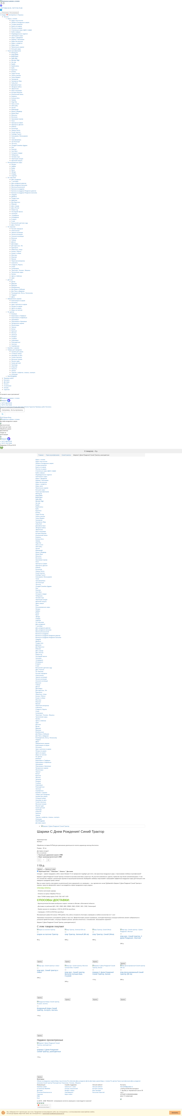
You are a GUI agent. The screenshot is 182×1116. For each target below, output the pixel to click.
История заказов (97, 1088)
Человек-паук (15, 157)
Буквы (13, 168)
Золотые (14, 344)
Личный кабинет (97, 1087)
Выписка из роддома (17, 189)
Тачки (13, 138)
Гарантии (7, 389)
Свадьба (14, 194)
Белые (13, 329)
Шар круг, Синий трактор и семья (47, 971)
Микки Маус (15, 113)
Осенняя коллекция (17, 236)
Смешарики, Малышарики (19, 136)
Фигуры (13, 164)
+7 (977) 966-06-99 (6, 403)
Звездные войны (16, 87)
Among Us (14, 53)
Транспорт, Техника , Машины (20, 270)
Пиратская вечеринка (18, 261)
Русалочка (14, 128)
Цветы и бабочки (16, 276)
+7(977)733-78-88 (16, 8)
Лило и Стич (15, 104)
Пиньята (14, 369)
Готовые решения (16, 24)
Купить (40, 869)
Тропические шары (17, 272)
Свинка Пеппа (15, 130)
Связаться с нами (70, 1087)
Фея (12, 147)
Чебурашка (14, 155)
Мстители (14, 117)
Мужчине (14, 285)
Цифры (13, 166)
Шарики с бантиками (17, 39)
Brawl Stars (14, 56)
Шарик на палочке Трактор (47, 934)
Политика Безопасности (44, 1092)
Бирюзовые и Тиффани (18, 316)
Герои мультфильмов (14, 51)
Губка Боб (14, 83)
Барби (13, 64)
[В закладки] (37, 1047)
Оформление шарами (14, 299)
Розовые (14, 336)
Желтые (13, 333)
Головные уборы (16, 353)
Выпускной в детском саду (19, 223)
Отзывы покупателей (71, 1088)
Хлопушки (14, 374)
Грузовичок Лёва (16, 81)
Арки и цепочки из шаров (19, 304)
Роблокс (13, 126)
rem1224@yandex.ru (126, 1087)
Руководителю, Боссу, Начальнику (22, 293)
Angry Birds (14, 54)
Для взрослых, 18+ (17, 246)
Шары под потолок (17, 20)
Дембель (14, 196)
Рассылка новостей (98, 1092)
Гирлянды (14, 365)
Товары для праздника (15, 350)
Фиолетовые (15, 325)
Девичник (14, 200)
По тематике (11, 227)
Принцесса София (17, 123)
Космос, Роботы (16, 251)
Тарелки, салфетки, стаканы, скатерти (23, 372)
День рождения (16, 179)
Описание (54, 871)
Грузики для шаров (17, 352)
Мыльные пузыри (16, 359)
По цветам (11, 312)
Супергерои (15, 268)
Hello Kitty (14, 58)
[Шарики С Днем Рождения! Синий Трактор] (93, 826)
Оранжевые (15, 319)
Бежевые (14, 314)
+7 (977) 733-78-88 (6, 405)
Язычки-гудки (15, 361)
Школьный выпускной (18, 187)
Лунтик (13, 107)
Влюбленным (15, 287)
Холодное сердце (16, 153)
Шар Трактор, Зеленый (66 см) (77, 934)
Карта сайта (68, 1094)
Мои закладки (96, 1090)
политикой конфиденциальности (53, 1113)
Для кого (10, 280)
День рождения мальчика (19, 185)
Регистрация (4, 417)
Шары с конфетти (16, 43)
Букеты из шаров (16, 26)
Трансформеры (16, 140)
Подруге (13, 295)
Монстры (14, 255)
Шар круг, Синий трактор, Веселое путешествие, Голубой (75, 974)
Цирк (12, 278)
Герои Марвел (15, 77)
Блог (38, 1098)
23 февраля (15, 217)
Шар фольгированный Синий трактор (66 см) (131, 973)
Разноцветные (15, 342)
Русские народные (17, 229)
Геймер (13, 240)
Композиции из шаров (18, 300)
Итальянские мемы (17, 94)
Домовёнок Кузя (16, 85)
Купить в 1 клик (50, 869)
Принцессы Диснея (17, 124)
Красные (14, 331)
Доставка (6, 382)
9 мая (13, 221)
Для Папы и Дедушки (17, 291)
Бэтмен (13, 71)
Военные (14, 238)
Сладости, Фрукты (17, 264)
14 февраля (15, 215)
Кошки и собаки (16, 253)
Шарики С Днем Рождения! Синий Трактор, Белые (103, 973)
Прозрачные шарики (17, 323)
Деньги (13, 242)
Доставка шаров (95, 1081)
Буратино (14, 70)
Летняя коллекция (17, 234)
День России (15, 208)
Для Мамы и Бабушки (18, 289)
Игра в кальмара (16, 90)
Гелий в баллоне (16, 357)
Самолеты (14, 263)
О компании (7, 386)
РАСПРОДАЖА (12, 376)
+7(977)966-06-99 (5, 8)
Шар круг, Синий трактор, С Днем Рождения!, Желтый (131, 937)
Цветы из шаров (16, 308)
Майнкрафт (15, 109)
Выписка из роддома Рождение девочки (23, 191)
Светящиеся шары (17, 36)
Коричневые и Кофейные (19, 317)
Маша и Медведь (16, 111)
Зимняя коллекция (17, 232)
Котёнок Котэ (15, 98)
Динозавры (14, 244)
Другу (13, 297)
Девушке (14, 283)
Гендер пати (15, 198)
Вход (9, 417)
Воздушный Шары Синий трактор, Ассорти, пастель (47, 1009)
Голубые (14, 338)
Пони (13, 121)
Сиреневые (14, 340)
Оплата (6, 384)
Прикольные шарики (17, 47)
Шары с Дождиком (17, 37)
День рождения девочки (18, 183)
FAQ (38, 1096)
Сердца (13, 174)
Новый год (14, 210)
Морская (14, 257)
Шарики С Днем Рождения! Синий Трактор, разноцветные (49, 1050)
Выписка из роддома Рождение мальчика (24, 193)
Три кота (14, 143)
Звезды (13, 172)
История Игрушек (16, 92)
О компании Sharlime (43, 1088)
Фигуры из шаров (16, 306)
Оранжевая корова (17, 119)
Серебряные (15, 346)
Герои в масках (16, 75)
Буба (12, 68)
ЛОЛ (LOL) (14, 106)
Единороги (14, 247)
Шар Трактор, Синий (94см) (103, 934)
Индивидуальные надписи (19, 34)
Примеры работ (9, 378)
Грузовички (14, 79)
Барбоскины (15, 66)
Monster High (15, 60)
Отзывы (6, 387)
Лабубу (13, 100)
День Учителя (15, 225)
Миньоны (14, 115)
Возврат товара (69, 1090)
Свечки (13, 370)
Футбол (13, 274)
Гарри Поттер (15, 73)
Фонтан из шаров (16, 28)
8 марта (13, 219)
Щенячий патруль (16, 160)
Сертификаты (69, 1092)
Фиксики (13, 149)
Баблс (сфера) (15, 32)
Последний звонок (17, 212)
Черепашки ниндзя (17, 159)
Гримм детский (16, 363)
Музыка (13, 259)
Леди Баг (14, 102)
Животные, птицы (16, 249)
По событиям (12, 177)
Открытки (14, 367)
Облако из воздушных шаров (20, 22)
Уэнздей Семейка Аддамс (19, 145)
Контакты (6, 380)
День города (15, 206)
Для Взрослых (15, 202)
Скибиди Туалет (16, 134)
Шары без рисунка (17, 41)
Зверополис (15, 89)
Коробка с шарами (13, 348)
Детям (13, 282)
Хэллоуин (14, 213)
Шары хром (15, 45)
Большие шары (16, 49)
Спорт (13, 266)
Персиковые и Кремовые (19, 321)
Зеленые (14, 335)
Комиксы (14, 96)
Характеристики (44, 871)
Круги (13, 170)
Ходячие (14, 176)
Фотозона (14, 302)
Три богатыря (15, 141)
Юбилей (13, 204)
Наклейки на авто (16, 355)
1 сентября (14, 181)
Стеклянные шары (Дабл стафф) (21, 30)
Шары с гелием (12, 18)
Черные (13, 327)
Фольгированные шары (15, 162)
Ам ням (13, 62)
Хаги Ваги (14, 151)
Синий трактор (15, 132)
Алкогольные (15, 230)
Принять (175, 1113)
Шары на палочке (16, 310)
